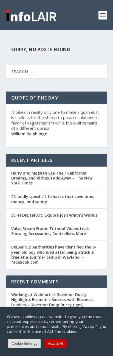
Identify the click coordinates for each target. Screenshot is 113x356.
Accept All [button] (56, 343)
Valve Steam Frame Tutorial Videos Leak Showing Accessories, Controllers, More (50, 231)
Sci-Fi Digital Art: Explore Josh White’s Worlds (54, 215)
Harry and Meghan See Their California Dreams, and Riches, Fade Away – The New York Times (51, 178)
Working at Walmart (31, 294)
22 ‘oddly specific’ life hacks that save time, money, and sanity (52, 199)
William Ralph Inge (29, 133)
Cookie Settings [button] (24, 343)
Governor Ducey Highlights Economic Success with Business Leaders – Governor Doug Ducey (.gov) (52, 299)
